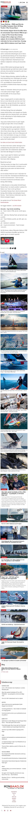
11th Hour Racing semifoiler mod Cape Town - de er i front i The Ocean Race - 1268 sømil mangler (14, 411)
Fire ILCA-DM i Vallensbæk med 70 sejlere (11, 523)
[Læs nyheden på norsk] (6, 21)
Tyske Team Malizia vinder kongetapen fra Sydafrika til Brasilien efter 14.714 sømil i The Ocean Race (13, 312)
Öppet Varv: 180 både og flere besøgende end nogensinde (10, 577)
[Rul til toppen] (26, 811)
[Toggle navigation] (27, 2)
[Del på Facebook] (10, 248)
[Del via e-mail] (15, 248)
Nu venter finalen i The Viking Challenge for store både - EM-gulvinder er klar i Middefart (12, 560)
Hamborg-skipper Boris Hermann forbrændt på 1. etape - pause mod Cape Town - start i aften (13, 431)
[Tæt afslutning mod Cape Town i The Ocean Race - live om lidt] (14, 382)
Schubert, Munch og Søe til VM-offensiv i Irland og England (13, 606)
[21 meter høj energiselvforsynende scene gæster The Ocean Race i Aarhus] (14, 322)
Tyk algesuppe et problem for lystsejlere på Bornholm (13, 660)
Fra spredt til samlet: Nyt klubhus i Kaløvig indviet (14, 758)
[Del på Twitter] (13, 248)
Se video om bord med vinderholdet (11, 142)
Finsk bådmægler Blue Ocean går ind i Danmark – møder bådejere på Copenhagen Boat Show (13, 542)
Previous (3, 13)
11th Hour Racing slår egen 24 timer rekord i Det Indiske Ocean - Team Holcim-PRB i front (13, 371)
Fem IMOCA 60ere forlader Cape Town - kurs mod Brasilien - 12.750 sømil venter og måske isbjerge (14, 351)
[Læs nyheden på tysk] (3, 21)
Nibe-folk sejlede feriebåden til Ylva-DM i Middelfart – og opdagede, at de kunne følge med (13, 493)
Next (25, 13)
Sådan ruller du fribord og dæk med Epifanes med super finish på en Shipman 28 (11, 669)
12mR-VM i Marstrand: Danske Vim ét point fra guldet (12, 642)
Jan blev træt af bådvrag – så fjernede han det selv (13, 624)
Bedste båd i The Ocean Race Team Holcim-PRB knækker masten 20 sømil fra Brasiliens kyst (13, 271)
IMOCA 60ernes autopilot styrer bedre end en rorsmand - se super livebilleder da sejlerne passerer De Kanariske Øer (14, 450)
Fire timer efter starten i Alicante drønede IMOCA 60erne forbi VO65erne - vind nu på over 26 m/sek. (13, 470)
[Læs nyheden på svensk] (8, 21)
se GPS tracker (17, 205)
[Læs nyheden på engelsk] (1, 21)
